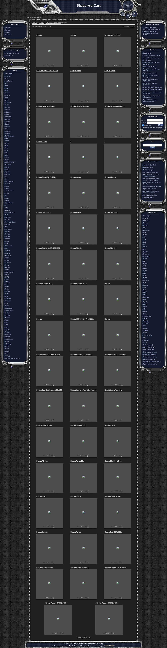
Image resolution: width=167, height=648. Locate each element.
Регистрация (157, 127)
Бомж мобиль (75, 71)
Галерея (41, 23)
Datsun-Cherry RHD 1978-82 (47, 71)
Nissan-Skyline (110, 177)
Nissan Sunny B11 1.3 (44, 284)
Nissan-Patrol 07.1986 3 (79, 567)
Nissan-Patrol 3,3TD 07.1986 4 (116, 567)
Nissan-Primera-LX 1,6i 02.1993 (48, 355)
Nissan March (75, 213)
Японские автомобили (53, 23)
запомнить (147, 125)
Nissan (39, 35)
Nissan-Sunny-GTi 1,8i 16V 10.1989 (83, 390)
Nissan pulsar (110, 425)
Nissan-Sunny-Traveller (113, 390)
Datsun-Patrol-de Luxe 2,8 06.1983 (49, 390)
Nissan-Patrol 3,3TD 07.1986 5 (56, 603)
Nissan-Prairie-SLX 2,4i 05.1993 (48, 248)
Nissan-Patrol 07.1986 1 (113, 532)
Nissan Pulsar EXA (77, 461)
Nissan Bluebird (76, 248)
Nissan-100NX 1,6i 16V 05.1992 (82, 319)
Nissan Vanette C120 (78, 425)
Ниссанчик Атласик (44, 425)
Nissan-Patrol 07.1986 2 (45, 567)
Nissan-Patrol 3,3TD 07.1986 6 (107, 603)
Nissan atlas (41, 496)
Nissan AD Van (41, 461)
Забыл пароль (147, 127)
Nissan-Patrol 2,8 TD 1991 (46, 177)
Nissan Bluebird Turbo (113, 35)
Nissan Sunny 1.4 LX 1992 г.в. (81, 355)
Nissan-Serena (41, 532)
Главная (34, 23)
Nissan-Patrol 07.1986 (113, 496)
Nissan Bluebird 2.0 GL (113, 461)
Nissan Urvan (75, 177)
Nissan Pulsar (75, 496)
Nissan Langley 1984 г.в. (45, 106)
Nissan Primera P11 (43, 213)
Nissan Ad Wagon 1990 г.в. (114, 106)
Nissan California (111, 213)
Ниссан (73, 35)
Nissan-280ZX (41, 142)
